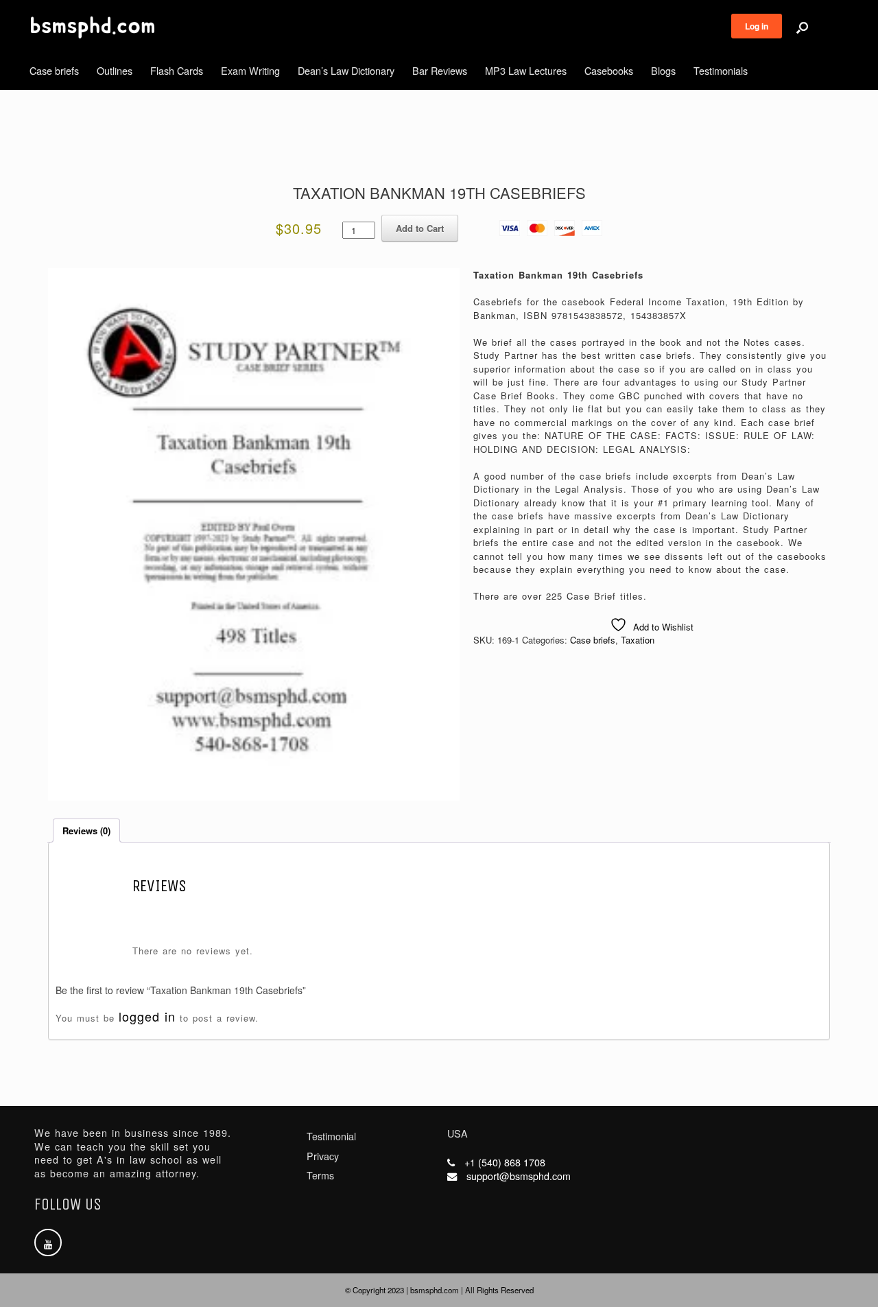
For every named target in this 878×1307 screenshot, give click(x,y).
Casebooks (608, 70)
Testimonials (720, 70)
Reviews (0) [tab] (86, 830)
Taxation (637, 639)
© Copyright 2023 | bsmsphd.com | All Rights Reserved (439, 1289)
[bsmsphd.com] (92, 27)
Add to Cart (420, 228)
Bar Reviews (439, 70)
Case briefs (54, 70)
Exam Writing (250, 70)
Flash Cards (176, 70)
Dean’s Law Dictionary (346, 70)
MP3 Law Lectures (526, 70)
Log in (756, 26)
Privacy (323, 1156)
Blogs (663, 70)
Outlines (114, 70)
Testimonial (331, 1136)
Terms (320, 1175)
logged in (147, 1016)
